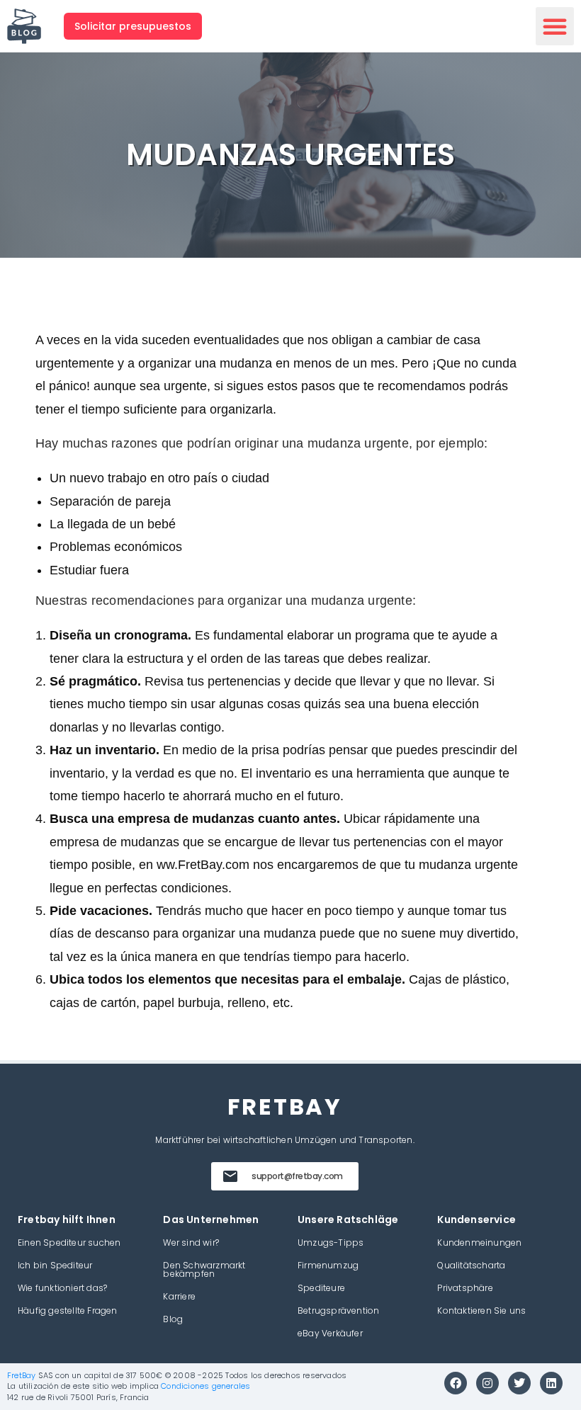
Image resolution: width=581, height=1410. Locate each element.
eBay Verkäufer (330, 1333)
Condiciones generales (205, 1386)
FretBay (21, 1375)
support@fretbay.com (297, 1176)
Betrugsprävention (338, 1310)
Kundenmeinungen (479, 1242)
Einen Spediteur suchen (69, 1242)
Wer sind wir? (191, 1242)
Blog (173, 1319)
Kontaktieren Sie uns (481, 1310)
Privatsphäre (464, 1288)
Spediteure (321, 1288)
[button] (555, 26)
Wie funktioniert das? (62, 1288)
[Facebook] (455, 1383)
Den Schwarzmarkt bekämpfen (204, 1269)
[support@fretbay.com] (230, 1176)
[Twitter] (519, 1383)
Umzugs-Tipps (330, 1242)
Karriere (179, 1296)
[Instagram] (487, 1383)
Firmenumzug (328, 1265)
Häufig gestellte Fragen (68, 1310)
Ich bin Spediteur (55, 1265)
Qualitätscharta (471, 1265)
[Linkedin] (551, 1383)
